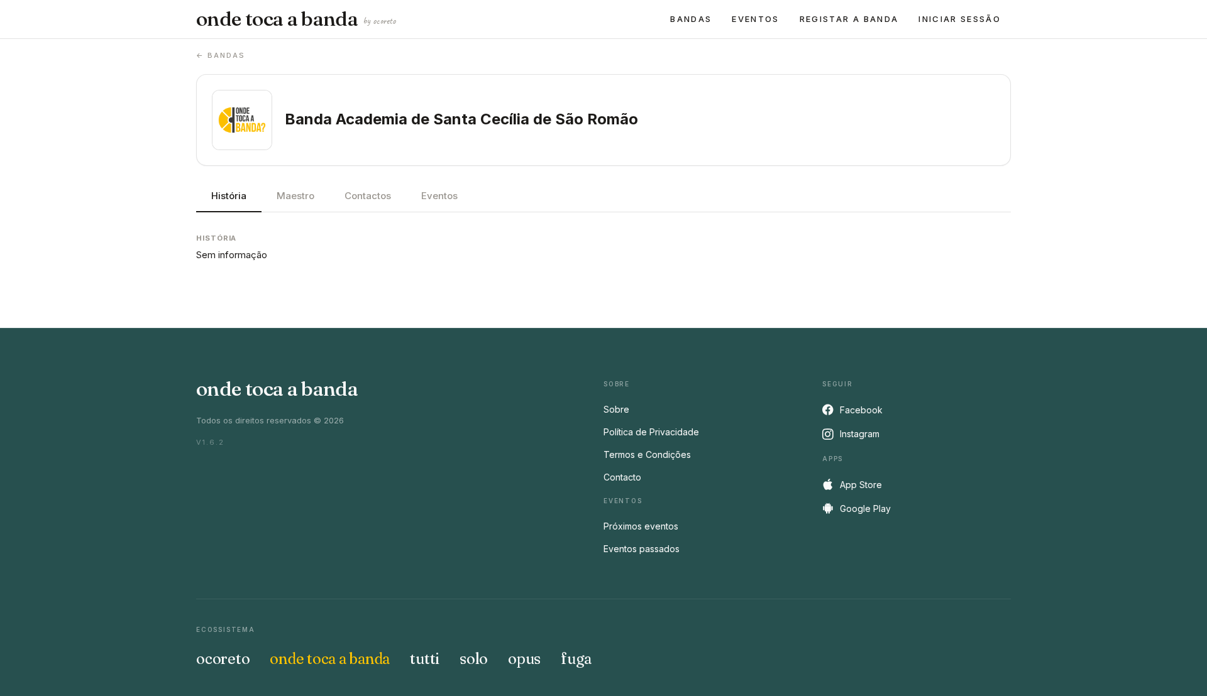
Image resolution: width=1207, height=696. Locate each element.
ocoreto (223, 659)
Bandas (691, 19)
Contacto (622, 477)
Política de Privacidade (651, 432)
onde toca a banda (295, 19)
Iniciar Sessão (959, 19)
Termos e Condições (647, 454)
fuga (576, 659)
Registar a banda (849, 19)
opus (524, 659)
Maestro (295, 196)
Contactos (367, 196)
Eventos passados (642, 548)
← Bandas (220, 55)
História (228, 196)
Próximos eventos (641, 526)
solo (474, 659)
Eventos (755, 19)
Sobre (616, 409)
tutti (424, 659)
